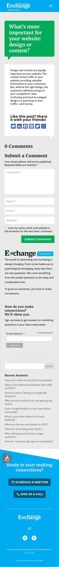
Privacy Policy (29, 553)
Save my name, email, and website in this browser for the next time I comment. (29, 229)
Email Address (15, 333)
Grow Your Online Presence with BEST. (29, 561)
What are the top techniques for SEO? (26, 424)
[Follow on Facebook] (25, 538)
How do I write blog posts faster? (24, 429)
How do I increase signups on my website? (29, 441)
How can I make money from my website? (28, 380)
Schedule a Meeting (31, 482)
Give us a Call (32, 494)
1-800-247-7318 (13, 10)
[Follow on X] (34, 538)
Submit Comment (38, 239)
